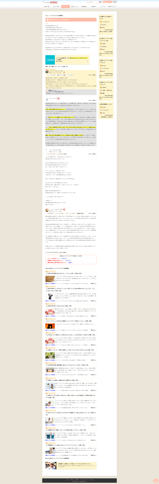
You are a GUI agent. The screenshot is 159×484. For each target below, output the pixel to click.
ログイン (115, 1)
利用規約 (77, 479)
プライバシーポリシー (84, 479)
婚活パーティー (74, 6)
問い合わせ (92, 479)
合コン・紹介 (56, 6)
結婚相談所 (84, 6)
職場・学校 (46, 6)
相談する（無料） (108, 1)
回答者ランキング (112, 6)
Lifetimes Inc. (78, 481)
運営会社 (72, 479)
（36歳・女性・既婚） (55, 149)
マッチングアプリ (66, 6)
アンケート (102, 6)
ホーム (68, 479)
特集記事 (93, 6)
